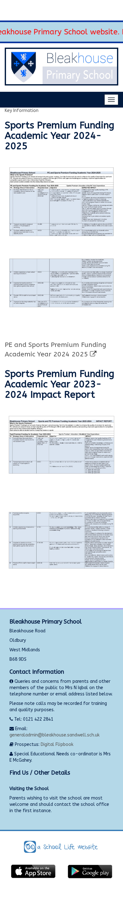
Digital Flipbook (57, 744)
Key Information (21, 110)
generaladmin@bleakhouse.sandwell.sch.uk (54, 735)
